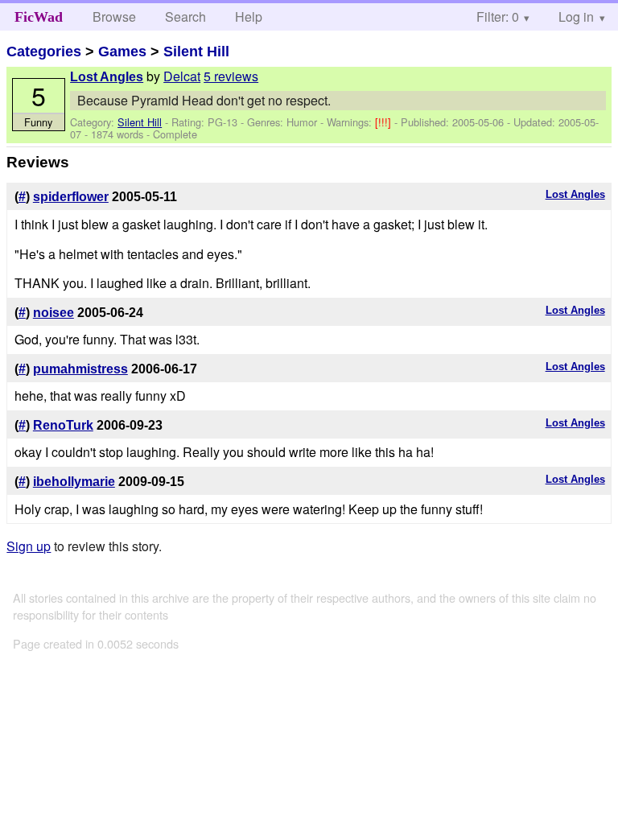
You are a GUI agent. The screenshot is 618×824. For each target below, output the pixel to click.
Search (185, 16)
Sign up (28, 546)
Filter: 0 (497, 16)
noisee (53, 312)
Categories (43, 51)
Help (248, 16)
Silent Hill (196, 51)
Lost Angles (106, 77)
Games (122, 51)
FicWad (38, 17)
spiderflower (71, 197)
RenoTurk (63, 425)
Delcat (181, 76)
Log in (576, 16)
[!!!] (384, 122)
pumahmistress (80, 369)
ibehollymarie (74, 481)
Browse (114, 16)
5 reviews (231, 76)
